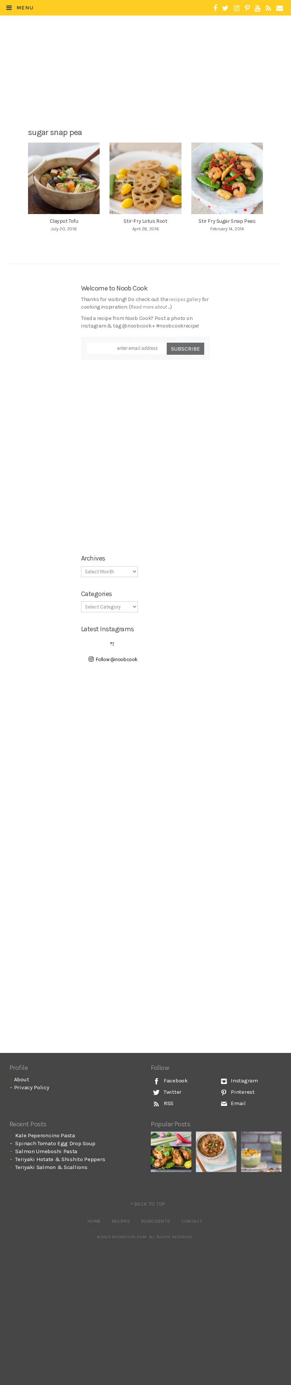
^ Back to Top (148, 1204)
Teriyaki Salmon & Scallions (51, 1167)
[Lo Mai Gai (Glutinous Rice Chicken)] (216, 1152)
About (21, 1079)
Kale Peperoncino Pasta (45, 1135)
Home (94, 1221)
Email (238, 1103)
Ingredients (155, 1221)
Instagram (244, 1080)
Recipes (121, 1221)
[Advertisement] (147, 90)
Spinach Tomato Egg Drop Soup (55, 1143)
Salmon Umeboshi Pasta (46, 1151)
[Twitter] (225, 8)
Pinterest (242, 1091)
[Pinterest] (247, 8)
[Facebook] (215, 8)
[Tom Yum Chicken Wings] (171, 1152)
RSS (168, 1103)
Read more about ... (150, 307)
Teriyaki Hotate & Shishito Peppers (60, 1159)
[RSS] (268, 8)
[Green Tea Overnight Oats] (261, 1152)
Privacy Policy (31, 1087)
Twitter (171, 1091)
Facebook (175, 1080)
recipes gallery (185, 299)
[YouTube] (257, 8)
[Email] (279, 8)
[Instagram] (236, 8)
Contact (191, 1221)
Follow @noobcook (116, 659)
